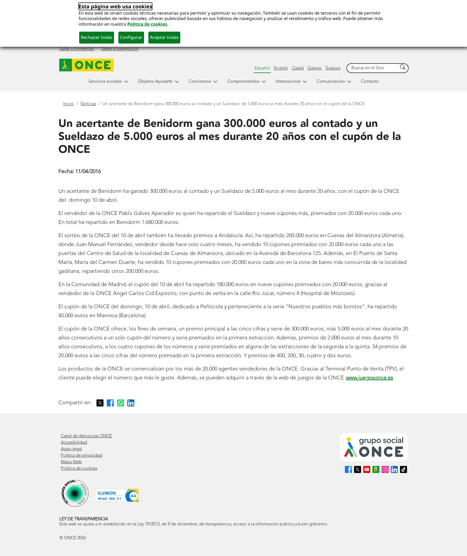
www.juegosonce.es (369, 378)
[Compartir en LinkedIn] (131, 403)
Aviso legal (71, 449)
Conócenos (200, 82)
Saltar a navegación (119, 49)
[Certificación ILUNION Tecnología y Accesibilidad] (116, 495)
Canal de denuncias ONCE (86, 436)
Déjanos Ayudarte (155, 82)
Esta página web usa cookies (115, 6)
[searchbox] (372, 68)
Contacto (370, 82)
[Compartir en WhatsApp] (120, 403)
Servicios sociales (105, 82)
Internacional (288, 82)
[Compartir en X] (100, 403)
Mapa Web (71, 462)
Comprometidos (243, 82)
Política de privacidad (81, 456)
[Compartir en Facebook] (110, 403)
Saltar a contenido (76, 49)
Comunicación (331, 82)
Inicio (68, 104)
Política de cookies (147, 24)
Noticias (88, 104)
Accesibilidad (74, 443)
